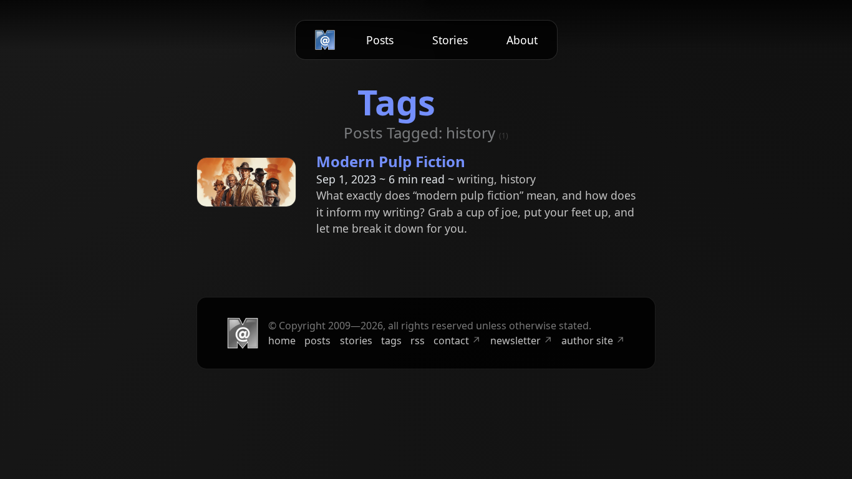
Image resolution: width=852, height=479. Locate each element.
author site (593, 340)
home (282, 340)
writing (475, 179)
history (518, 179)
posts (317, 340)
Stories (450, 39)
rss (417, 340)
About (522, 39)
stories (356, 340)
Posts (380, 39)
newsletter (521, 340)
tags (391, 340)
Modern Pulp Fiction (390, 161)
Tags (396, 101)
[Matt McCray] (325, 40)
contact (457, 340)
